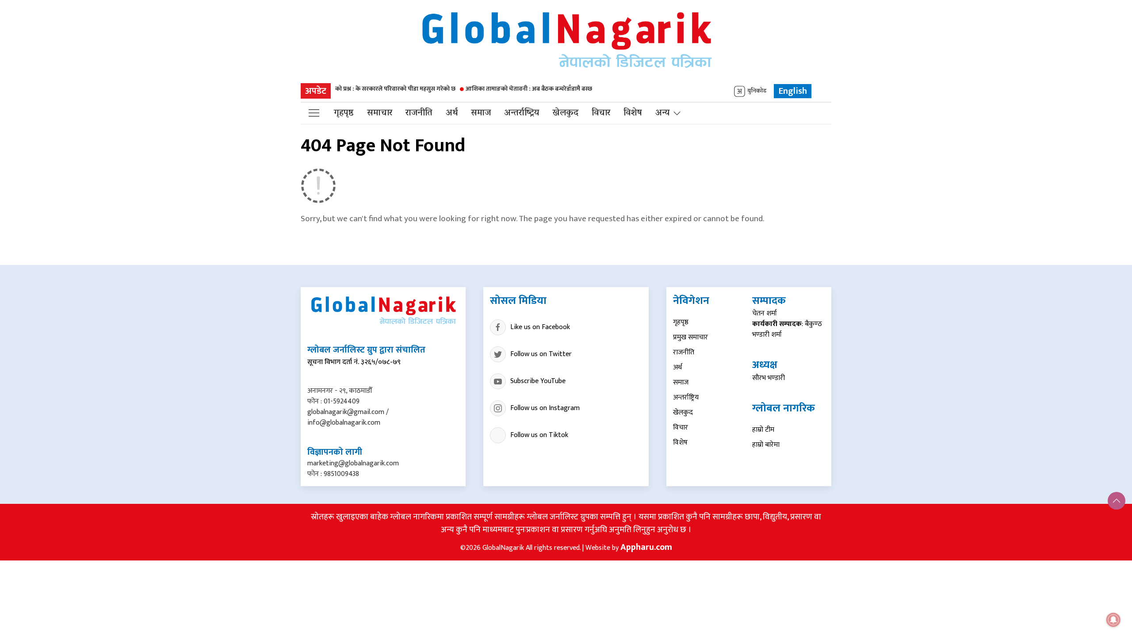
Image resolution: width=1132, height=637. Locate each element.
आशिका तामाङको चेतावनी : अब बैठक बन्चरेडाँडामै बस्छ (510, 89)
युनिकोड (756, 91)
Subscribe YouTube (538, 381)
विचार (601, 113)
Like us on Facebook (540, 327)
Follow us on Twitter (541, 354)
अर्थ (452, 113)
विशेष (632, 113)
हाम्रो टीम (763, 430)
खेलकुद (565, 113)
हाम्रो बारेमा (766, 445)
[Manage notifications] (1113, 620)
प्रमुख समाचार (690, 337)
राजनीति (418, 113)
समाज (481, 113)
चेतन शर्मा (764, 313)
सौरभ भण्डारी (768, 378)
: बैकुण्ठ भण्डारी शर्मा (787, 329)
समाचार (379, 113)
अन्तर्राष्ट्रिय (521, 113)
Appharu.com (646, 547)
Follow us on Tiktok (539, 435)
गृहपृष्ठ (344, 113)
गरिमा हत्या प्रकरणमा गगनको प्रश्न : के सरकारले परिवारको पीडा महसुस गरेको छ (347, 89)
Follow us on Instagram (545, 408)
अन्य (662, 113)
